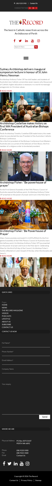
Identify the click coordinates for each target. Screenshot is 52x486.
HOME (4, 305)
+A (33, 8)
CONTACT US (7, 327)
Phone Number (7, 352)
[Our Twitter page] (20, 41)
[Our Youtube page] (32, 41)
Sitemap (38, 480)
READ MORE (6, 91)
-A (29, 8)
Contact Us (21, 456)
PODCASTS (6, 316)
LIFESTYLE (6, 319)
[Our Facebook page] (14, 41)
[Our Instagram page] (38, 41)
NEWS (4, 308)
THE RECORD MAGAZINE (12, 310)
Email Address (7, 360)
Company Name (8, 369)
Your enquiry (6, 384)
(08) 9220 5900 (20, 3)
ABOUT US (6, 322)
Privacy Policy (26, 480)
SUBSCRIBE (6, 324)
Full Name (6, 343)
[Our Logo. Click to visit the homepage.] (26, 22)
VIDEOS (5, 313)
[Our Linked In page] (26, 41)
